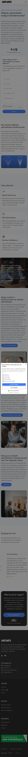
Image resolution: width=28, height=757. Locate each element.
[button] (14, 390)
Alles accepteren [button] (14, 384)
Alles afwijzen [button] (14, 387)
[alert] (14, 378)
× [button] (25, 364)
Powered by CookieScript (14, 392)
